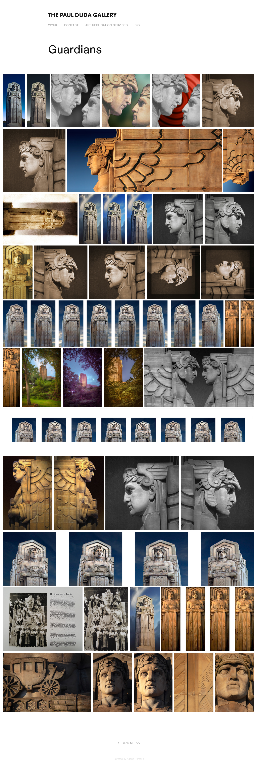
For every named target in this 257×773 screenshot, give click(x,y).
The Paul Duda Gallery (82, 15)
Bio (137, 25)
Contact (71, 25)
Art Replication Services (106, 25)
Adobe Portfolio (135, 759)
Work (52, 25)
